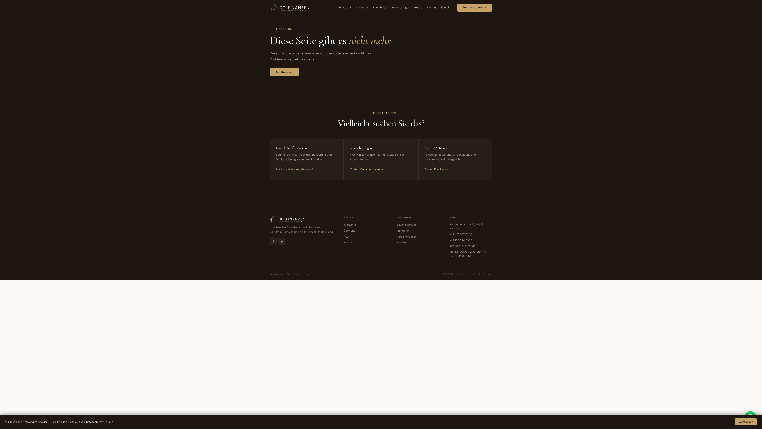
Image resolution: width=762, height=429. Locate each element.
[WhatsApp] (281, 241)
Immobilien (380, 7)
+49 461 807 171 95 (461, 234)
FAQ (346, 236)
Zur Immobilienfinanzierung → (295, 169)
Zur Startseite (284, 72)
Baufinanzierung (359, 7)
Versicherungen (400, 7)
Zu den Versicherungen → (366, 169)
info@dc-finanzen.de (462, 246)
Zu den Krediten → (436, 169)
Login (308, 274)
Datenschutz (294, 274)
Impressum (276, 274)
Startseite (350, 224)
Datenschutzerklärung (99, 422)
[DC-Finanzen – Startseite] (289, 7)
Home (342, 7)
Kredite (418, 7)
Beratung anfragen (475, 7)
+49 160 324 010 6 (461, 240)
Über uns (431, 7)
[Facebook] (273, 241)
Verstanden (746, 422)
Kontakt (446, 7)
